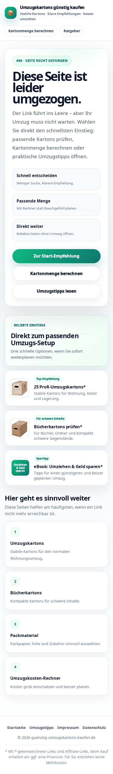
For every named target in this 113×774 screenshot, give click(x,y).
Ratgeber (72, 30)
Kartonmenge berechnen (31, 30)
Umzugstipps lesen (56, 291)
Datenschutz (94, 727)
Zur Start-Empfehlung (56, 256)
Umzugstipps (41, 727)
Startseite (16, 727)
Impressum (68, 727)
